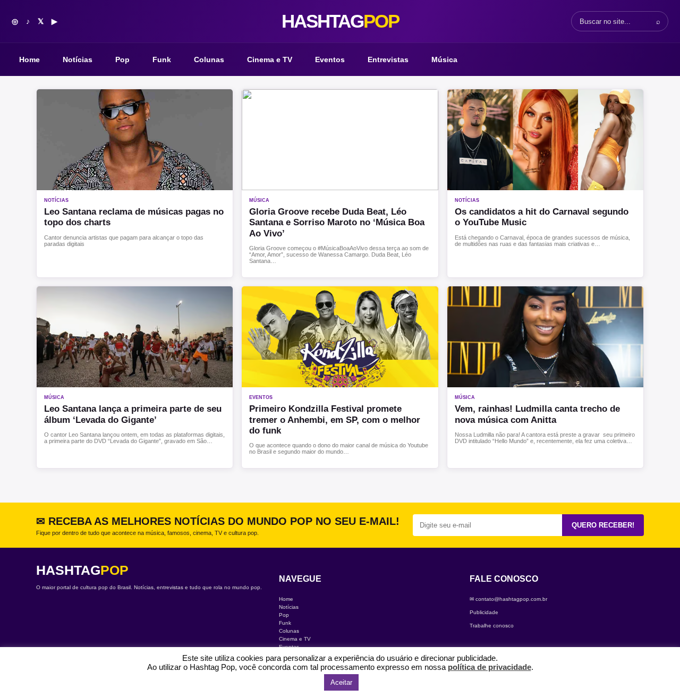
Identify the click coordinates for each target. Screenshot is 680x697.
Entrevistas (388, 59)
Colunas (209, 59)
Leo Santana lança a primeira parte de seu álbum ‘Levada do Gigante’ (133, 414)
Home (29, 59)
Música (444, 59)
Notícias (77, 59)
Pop (122, 59)
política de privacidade (489, 667)
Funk (161, 59)
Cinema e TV (269, 59)
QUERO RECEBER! (603, 525)
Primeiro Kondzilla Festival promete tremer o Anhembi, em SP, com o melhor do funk (334, 420)
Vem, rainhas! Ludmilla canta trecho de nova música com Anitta (537, 414)
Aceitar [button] (341, 682)
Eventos (330, 59)
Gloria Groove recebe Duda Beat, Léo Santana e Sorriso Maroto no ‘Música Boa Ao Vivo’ (336, 223)
